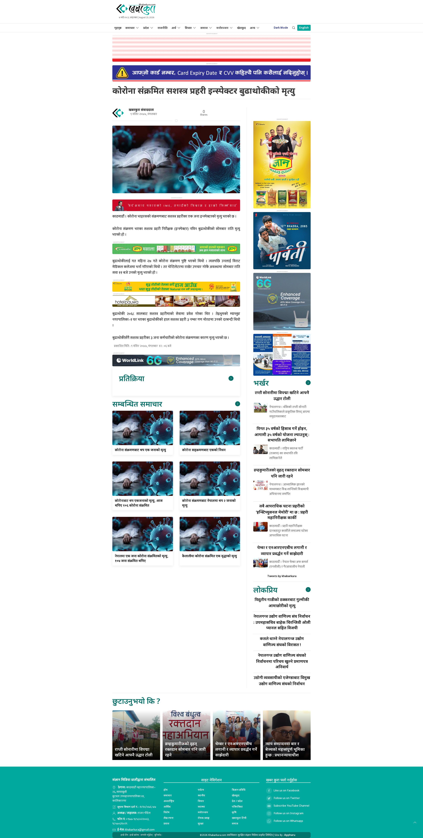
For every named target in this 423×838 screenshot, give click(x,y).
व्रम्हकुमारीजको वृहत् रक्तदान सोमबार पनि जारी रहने (185, 749)
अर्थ (174, 28)
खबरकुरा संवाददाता (141, 109)
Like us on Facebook (286, 790)
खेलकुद (241, 28)
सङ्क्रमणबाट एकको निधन (204, 450)
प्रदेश (146, 28)
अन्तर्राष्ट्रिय (169, 801)
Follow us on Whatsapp (288, 821)
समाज (204, 28)
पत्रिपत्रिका (237, 806)
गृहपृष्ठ (117, 28)
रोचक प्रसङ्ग (204, 818)
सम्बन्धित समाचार (137, 403)
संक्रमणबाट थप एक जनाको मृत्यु (140, 450)
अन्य (252, 28)
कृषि (234, 812)
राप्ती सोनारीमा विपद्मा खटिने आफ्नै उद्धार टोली (134, 752)
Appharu (289, 835)
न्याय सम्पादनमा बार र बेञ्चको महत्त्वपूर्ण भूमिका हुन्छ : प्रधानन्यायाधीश (285, 749)
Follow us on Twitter (287, 798)
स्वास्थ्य (201, 806)
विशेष (167, 812)
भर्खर (261, 382)
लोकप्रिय (265, 589)
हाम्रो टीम (124, 835)
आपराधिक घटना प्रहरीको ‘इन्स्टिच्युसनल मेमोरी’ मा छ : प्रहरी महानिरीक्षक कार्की (282, 511)
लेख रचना (168, 818)
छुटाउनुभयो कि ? (136, 701)
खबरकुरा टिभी (239, 818)
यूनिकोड (157, 835)
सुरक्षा (201, 823)
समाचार (130, 28)
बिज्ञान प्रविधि (238, 790)
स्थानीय (201, 795)
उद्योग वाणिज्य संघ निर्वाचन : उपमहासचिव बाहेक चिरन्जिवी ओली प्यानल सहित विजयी (281, 621)
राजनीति (163, 28)
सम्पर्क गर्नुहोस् (147, 835)
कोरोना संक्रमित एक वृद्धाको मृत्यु (209, 556)
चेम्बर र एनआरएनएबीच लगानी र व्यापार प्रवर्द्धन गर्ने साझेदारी (236, 749)
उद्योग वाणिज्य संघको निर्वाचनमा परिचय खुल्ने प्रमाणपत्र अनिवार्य (282, 660)
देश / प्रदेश (237, 801)
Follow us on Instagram (289, 813)
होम (166, 790)
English (304, 27)
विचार (188, 28)
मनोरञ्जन (222, 28)
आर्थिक (167, 806)
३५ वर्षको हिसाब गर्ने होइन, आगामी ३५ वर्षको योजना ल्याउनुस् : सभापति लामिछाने (281, 434)
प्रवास (166, 823)
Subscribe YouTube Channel (291, 805)
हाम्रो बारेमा (134, 835)
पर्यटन (201, 790)
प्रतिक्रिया (131, 378)
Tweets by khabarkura (281, 576)
